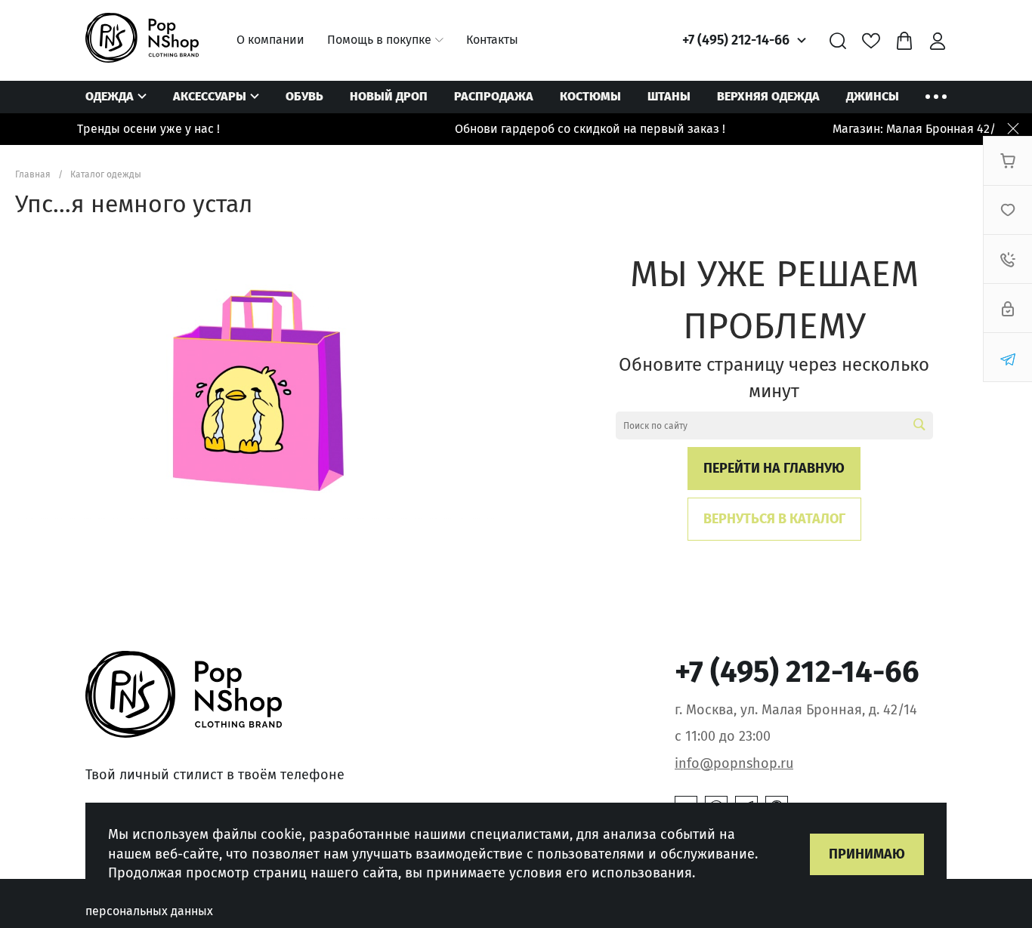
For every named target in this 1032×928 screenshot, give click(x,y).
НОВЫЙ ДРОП (389, 96)
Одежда (109, 96)
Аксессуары (209, 96)
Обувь (304, 96)
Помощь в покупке (379, 39)
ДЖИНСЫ (872, 96)
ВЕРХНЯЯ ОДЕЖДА (768, 96)
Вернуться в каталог (774, 518)
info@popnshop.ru (734, 763)
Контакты (492, 39)
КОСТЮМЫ (590, 96)
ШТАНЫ (669, 96)
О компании (270, 39)
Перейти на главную (774, 468)
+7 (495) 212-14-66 (735, 40)
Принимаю (867, 854)
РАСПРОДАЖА (493, 96)
